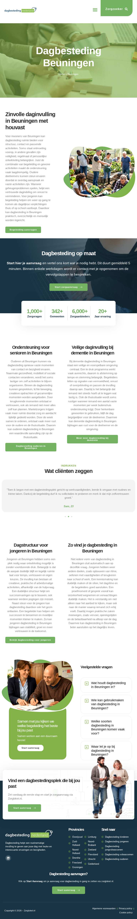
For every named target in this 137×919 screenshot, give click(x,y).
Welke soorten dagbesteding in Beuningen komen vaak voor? (108, 727)
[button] (95, 9)
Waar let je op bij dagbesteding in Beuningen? (103, 750)
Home (62, 74)
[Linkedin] (8, 858)
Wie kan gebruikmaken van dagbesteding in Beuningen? (107, 704)
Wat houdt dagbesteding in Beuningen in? (108, 685)
